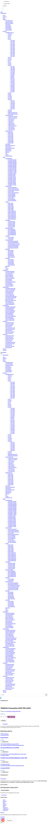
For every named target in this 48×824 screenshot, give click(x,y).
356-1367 (12, 79)
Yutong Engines (9, 28)
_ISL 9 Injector (11, 120)
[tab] (25, 724)
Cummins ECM (8, 186)
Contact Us (5, 810)
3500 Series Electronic (12, 112)
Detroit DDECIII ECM (12, 232)
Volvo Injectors (8, 150)
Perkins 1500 (10, 136)
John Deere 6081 (11, 224)
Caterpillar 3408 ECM (12, 163)
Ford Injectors (8, 146)
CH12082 (12, 86)
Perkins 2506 (10, 140)
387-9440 (12, 53)
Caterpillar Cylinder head (10, 288)
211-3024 (12, 82)
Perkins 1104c (11, 205)
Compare (3, 720)
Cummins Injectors (9, 115)
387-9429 (12, 51)
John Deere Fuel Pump (10, 343)
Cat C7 (9, 36)
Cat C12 (9, 62)
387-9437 (12, 56)
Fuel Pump (5, 334)
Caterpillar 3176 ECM (12, 161)
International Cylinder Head (11, 296)
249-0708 (12, 85)
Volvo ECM (8, 258)
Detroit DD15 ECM (11, 229)
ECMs (4, 157)
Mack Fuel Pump (9, 345)
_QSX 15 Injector (11, 128)
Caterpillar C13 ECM (12, 180)
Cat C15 (9, 65)
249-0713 (12, 78)
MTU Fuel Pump (9, 347)
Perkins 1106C (11, 208)
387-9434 (12, 44)
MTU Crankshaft (9, 283)
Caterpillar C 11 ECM (12, 178)
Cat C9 (9, 39)
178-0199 (12, 100)
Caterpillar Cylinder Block (11, 306)
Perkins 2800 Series (12, 219)
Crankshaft (5, 807)
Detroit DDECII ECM (12, 230)
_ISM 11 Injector (11, 123)
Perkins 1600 (10, 137)
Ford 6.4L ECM (11, 238)
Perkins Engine (8, 26)
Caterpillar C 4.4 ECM (12, 170)
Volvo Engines (8, 27)
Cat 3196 (10, 111)
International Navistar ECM (13, 245)
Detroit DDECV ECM (12, 234)
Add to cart (12, 716)
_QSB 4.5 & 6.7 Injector (12, 116)
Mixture (4, 348)
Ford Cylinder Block (9, 313)
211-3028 (12, 73)
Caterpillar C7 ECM (11, 174)
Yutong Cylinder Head (10, 303)
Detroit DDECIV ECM (12, 233)
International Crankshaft (11, 282)
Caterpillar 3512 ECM (12, 167)
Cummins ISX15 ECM (12, 200)
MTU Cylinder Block (9, 317)
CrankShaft (5, 270)
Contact (4, 350)
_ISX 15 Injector (11, 127)
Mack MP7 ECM (11, 254)
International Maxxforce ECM (14, 243)
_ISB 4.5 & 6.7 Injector (12, 117)
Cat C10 (9, 60)
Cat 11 (9, 61)
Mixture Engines (9, 30)
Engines (4, 19)
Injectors (5, 31)
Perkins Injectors (9, 131)
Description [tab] (5, 724)
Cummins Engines (9, 22)
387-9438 (12, 48)
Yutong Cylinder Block (10, 318)
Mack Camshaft (9, 330)
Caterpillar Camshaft (10, 322)
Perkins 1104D (11, 207)
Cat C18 (9, 93)
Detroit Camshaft (9, 325)
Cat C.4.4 (10, 33)
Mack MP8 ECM (11, 255)
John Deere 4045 (11, 221)
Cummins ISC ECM (11, 195)
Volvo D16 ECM (11, 263)
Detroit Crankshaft (9, 275)
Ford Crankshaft (9, 279)
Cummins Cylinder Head (10, 289)
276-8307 (12, 66)
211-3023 (12, 83)
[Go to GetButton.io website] (3, 822)
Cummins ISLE (11, 198)
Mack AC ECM (10, 250)
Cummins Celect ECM (12, 187)
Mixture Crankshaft (9, 285)
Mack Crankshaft (9, 280)
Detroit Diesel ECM (9, 228)
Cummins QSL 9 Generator (13, 192)
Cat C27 (9, 94)
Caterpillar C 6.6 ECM (12, 173)
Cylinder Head (5, 287)
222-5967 (12, 107)
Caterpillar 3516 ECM (12, 169)
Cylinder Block (6, 305)
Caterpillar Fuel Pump (10, 335)
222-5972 (12, 108)
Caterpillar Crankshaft (10, 271)
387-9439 (12, 47)
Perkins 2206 (10, 138)
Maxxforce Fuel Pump (10, 346)
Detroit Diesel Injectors (10, 145)
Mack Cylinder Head (9, 299)
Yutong (7, 154)
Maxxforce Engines (9, 23)
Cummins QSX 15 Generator (13, 190)
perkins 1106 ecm (4, 737)
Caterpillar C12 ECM (12, 179)
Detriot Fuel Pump (9, 339)
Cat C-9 (9, 57)
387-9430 (12, 52)
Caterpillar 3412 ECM (12, 165)
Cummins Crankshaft (10, 272)
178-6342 (12, 104)
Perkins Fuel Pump (9, 337)
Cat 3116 (10, 98)
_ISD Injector (10, 121)
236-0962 (12, 41)
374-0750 (12, 70)
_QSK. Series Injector (12, 125)
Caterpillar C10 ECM (12, 177)
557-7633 (12, 40)
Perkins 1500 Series (12, 212)
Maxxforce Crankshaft (10, 278)
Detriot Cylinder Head (10, 295)
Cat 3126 (10, 99)
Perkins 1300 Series (12, 211)
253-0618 (12, 68)
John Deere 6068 (11, 222)
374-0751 (12, 74)
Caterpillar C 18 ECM (12, 183)
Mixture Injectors (9, 156)
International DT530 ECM (13, 242)
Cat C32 (9, 95)
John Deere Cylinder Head (11, 297)
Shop (4, 18)
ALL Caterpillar (8, 711)
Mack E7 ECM (10, 253)
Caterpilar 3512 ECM (5, 768)
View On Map (3, 795)
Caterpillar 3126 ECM (12, 159)
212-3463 (12, 89)
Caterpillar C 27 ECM (12, 184)
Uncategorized (3, 735)
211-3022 (12, 90)
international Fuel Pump (10, 342)
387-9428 (12, 49)
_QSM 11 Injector (11, 124)
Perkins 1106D (11, 209)
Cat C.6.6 (10, 35)
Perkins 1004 (10, 203)
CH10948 (12, 75)
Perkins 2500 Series (12, 217)
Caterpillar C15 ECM (12, 182)
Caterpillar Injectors (9, 32)
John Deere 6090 (11, 225)
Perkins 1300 (10, 135)
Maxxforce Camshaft (10, 331)
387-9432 (12, 45)
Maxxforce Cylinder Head (11, 300)
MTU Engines (8, 24)
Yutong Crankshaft (9, 284)
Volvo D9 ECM (10, 259)
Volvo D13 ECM (11, 262)
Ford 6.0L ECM (11, 237)
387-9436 (12, 54)
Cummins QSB (11, 191)
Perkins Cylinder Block (10, 308)
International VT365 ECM (13, 247)
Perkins (7, 201)
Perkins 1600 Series (12, 213)
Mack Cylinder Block (9, 314)
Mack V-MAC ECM (11, 257)
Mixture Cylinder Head (10, 304)
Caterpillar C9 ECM (11, 175)
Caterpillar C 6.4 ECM (12, 171)
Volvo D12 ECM (11, 261)
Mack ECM (7, 249)
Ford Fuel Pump (9, 341)
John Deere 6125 (11, 226)
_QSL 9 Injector (11, 119)
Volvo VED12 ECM (11, 264)
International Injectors (10, 148)
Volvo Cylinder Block (10, 309)
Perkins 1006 (10, 204)
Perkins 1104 (10, 132)
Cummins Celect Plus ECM (13, 188)
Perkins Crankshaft (9, 276)
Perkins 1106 (10, 133)
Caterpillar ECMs (9, 158)
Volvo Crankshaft (9, 274)
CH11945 (12, 77)
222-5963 (12, 102)
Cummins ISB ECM (11, 194)
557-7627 (12, 43)
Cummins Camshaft (10, 324)
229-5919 (12, 81)
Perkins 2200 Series (12, 215)
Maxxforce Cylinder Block (11, 316)
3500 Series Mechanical (13, 114)
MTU (6, 153)
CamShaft (5, 321)
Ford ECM (7, 236)
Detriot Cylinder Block (10, 312)
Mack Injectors (8, 149)
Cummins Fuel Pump (10, 338)
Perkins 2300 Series (12, 216)
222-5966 (12, 103)
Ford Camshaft (9, 326)
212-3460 (12, 87)
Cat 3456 (10, 96)
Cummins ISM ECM (11, 196)
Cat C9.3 (10, 58)
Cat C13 (9, 64)
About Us (5, 16)
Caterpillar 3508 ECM (12, 166)
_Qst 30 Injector (11, 129)
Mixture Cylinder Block (10, 320)
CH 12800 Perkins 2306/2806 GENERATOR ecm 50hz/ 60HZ (13, 757)
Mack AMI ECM (11, 251)
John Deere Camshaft (10, 329)
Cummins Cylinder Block (10, 310)
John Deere (8, 144)
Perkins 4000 (10, 142)
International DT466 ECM (13, 241)
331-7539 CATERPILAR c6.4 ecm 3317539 (9, 747)
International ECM (9, 240)
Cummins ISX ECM (11, 199)
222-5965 (12, 106)
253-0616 (12, 72)
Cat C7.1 (9, 37)
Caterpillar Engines (9, 20)
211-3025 (12, 91)
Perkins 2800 (10, 141)
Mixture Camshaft (9, 333)
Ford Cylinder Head (9, 292)
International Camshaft (10, 327)
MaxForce (7, 152)
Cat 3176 (10, 110)
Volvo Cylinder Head (9, 293)
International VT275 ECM (13, 246)
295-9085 (12, 69)
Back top (2, 812)
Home (4, 15)
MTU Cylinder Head (9, 301)
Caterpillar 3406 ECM (12, 162)
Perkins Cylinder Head (10, 291)
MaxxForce (8, 266)
